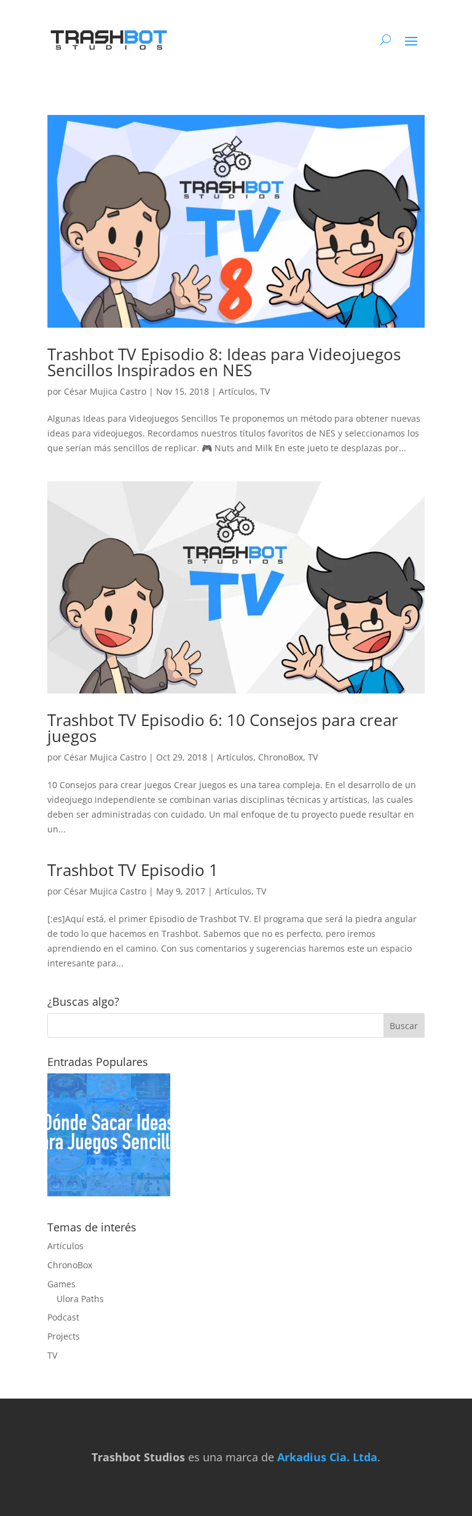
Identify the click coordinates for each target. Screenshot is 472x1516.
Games (61, 1284)
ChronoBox (280, 757)
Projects (63, 1336)
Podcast (63, 1317)
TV (265, 391)
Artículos (237, 391)
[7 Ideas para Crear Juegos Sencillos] (108, 1137)
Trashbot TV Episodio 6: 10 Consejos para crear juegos (222, 728)
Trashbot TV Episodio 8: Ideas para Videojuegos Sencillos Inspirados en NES (224, 362)
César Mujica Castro (105, 391)
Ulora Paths (80, 1299)
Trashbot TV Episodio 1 (132, 870)
